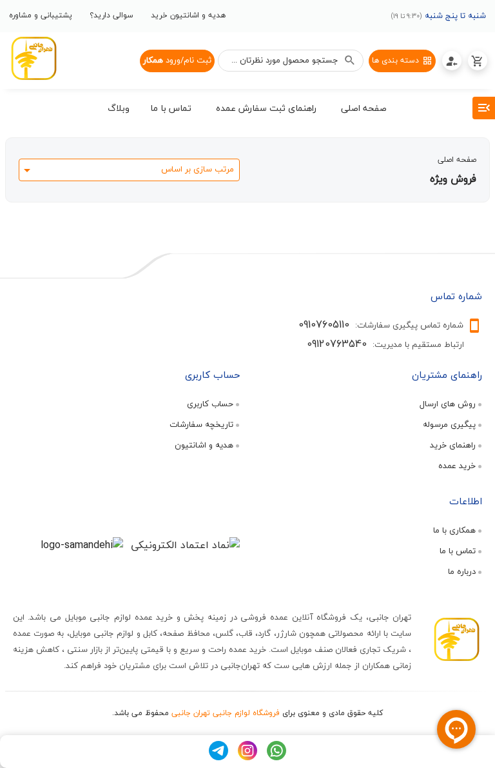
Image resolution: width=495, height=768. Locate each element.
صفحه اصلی (457, 160)
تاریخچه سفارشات (201, 424)
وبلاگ (119, 108)
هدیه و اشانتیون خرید (188, 15)
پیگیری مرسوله (449, 424)
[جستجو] (350, 60)
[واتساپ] (276, 757)
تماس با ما (458, 551)
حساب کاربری (210, 404)
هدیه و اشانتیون (204, 445)
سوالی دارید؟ (111, 15)
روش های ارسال (448, 404)
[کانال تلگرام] (218, 757)
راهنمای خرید (453, 445)
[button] (364, 110)
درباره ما (462, 571)
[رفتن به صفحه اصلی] (33, 60)
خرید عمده (457, 465)
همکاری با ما (454, 530)
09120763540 (337, 344)
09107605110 (323, 324)
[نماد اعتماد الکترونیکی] (185, 545)
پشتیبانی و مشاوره (40, 15)
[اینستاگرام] (247, 757)
